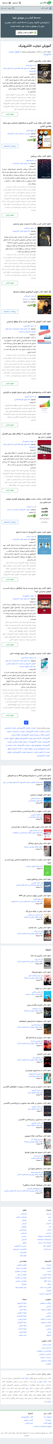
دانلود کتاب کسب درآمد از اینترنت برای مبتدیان (32, 224)
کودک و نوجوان (46, 1322)
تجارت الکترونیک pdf (21, 109)
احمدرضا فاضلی (35, 798)
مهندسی (23, 1261)
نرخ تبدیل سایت (23, 622)
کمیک (49, 1230)
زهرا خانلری (37, 899)
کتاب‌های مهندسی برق (11, 782)
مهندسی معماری (20, 1271)
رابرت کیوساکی (29, 296)
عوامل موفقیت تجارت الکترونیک (17, 634)
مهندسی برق (22, 1275)
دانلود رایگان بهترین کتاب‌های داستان (30, 933)
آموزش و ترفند (46, 1268)
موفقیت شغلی (24, 690)
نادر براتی (38, 959)
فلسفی (24, 1239)
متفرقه (48, 1335)
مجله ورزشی (22, 1319)
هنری (49, 1332)
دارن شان (37, 931)
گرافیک (48, 1291)
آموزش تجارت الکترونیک (11, 103)
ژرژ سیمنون (36, 1008)
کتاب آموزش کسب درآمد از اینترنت (18, 699)
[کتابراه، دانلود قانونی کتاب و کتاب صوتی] (31, 140)
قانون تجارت (38, 752)
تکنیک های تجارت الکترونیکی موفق (28, 738)
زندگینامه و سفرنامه (44, 1236)
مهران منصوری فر (28, 441)
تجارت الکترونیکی (14, 637)
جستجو (15, 3)
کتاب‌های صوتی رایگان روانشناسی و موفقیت (27, 833)
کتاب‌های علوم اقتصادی (22, 68)
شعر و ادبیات (46, 1345)
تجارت (33, 728)
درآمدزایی (12, 693)
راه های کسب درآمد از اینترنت (15, 193)
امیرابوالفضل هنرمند (34, 1189)
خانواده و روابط (46, 1310)
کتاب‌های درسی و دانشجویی (20, 901)
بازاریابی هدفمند (16, 408)
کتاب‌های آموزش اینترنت (34, 866)
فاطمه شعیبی (36, 815)
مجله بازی (23, 1310)
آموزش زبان (47, 1246)
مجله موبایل (22, 1306)
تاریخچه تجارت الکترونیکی (23, 752)
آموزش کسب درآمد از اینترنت (26, 190)
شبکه (49, 1284)
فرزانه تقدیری (36, 1025)
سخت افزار (47, 1281)
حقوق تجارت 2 (27, 749)
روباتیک (23, 1284)
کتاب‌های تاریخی (37, 901)
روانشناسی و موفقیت (43, 1351)
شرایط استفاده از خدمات (42, 1426)
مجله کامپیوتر (21, 1303)
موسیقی (48, 1326)
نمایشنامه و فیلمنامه (44, 1239)
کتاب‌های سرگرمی (10, 1191)
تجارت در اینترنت (24, 640)
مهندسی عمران (21, 1268)
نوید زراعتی (30, 536)
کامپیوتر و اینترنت (45, 1294)
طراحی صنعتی (21, 1265)
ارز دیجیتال (26, 299)
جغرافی (23, 1227)
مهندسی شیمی (21, 1281)
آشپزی (49, 1306)
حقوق (24, 1243)
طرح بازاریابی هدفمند (29, 408)
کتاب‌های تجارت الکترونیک (21, 163)
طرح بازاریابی (9, 405)
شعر (49, 1220)
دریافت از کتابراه (10, 146)
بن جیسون (30, 507)
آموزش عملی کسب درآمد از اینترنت (24, 196)
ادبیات (48, 1210)
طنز (50, 1227)
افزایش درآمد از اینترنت (28, 201)
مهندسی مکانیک (20, 1278)
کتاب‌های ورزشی (37, 1158)
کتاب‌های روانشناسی (36, 801)
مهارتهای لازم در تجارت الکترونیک (29, 745)
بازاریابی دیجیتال (24, 133)
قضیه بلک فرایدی (17, 471)
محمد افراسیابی (29, 326)
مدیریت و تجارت (45, 1357)
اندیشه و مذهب (21, 1217)
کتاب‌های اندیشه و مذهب (34, 994)
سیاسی (23, 1236)
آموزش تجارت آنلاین (29, 482)
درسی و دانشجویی (20, 1246)
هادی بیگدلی (36, 992)
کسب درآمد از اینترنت (14, 187)
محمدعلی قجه (36, 1172)
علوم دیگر (23, 1256)
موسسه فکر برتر (21, 414)
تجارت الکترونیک (25, 103)
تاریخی (24, 1223)
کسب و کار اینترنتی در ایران (16, 480)
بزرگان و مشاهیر (45, 1303)
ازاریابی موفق (18, 405)
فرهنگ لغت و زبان (44, 1243)
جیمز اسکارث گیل (35, 976)
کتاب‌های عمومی (12, 664)
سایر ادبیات (47, 1249)
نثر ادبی (48, 1233)
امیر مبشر (37, 1156)
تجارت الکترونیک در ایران (32, 742)
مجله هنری (22, 1332)
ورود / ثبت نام (6, 8)
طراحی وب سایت (12, 510)
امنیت (49, 1271)
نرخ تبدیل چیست (15, 625)
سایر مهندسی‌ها (21, 1287)
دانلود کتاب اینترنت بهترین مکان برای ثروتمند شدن (30, 653)
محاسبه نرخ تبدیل (11, 622)
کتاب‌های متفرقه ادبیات (34, 1125)
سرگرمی (48, 1316)
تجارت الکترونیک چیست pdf (19, 563)
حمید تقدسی (36, 883)
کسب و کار (25, 187)
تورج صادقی (30, 131)
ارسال (49, 1402)
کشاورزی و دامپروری (19, 1249)
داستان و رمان (46, 1348)
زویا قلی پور (37, 1058)
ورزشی (48, 1329)
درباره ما (48, 1420)
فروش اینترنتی (15, 201)
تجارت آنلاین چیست (22, 95)
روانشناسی (22, 1230)
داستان (48, 1214)
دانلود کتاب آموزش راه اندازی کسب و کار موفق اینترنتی (29, 321)
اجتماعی (23, 1233)
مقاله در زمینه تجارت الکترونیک (20, 98)
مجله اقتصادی (21, 1316)
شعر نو (48, 1223)
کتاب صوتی (46, 1341)
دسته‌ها (5, 3)
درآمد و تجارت (44, 731)
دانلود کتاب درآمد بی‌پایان (41, 156)
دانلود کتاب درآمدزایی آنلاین (39, 61)
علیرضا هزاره (30, 160)
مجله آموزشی (21, 1322)
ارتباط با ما (47, 1417)
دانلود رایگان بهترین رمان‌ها (33, 847)
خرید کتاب (29, 1423)
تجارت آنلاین (13, 640)
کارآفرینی (16, 417)
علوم (24, 1210)
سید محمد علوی (35, 830)
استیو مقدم (30, 65)
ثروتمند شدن (14, 690)
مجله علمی (22, 1326)
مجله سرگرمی (21, 1313)
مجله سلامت (22, 1329)
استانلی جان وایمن (34, 915)
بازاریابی (26, 405)
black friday (12, 485)
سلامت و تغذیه (46, 1319)
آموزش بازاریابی (27, 411)
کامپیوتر (47, 1261)
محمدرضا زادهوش (35, 1074)
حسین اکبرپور (29, 397)
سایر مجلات (22, 1335)
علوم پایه (23, 1252)
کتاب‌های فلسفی (22, 885)
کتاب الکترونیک (27, 1417)
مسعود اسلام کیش (27, 658)
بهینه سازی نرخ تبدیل (29, 625)
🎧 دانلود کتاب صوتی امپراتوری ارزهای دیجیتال (32, 292)
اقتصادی (23, 1214)
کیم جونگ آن (36, 1139)
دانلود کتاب (10, 114)
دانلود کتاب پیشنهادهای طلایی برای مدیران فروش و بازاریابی (27, 392)
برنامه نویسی (47, 1275)
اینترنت (48, 1265)
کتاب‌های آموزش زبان (35, 1093)
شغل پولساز (28, 693)
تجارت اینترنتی (10, 728)
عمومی (48, 1299)
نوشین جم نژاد (36, 1041)
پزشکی (24, 1220)
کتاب (31, 1388)
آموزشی (48, 1364)
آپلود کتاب (44, 8)
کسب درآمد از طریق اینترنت (20, 204)
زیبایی (49, 1313)
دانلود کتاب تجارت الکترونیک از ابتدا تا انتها (33, 532)
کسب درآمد (19, 693)
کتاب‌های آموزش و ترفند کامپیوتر (31, 782)
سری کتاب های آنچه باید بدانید (25, 106)
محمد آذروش (36, 1090)
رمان (49, 1217)
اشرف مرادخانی (29, 228)
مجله (24, 1299)
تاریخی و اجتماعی (45, 1354)
